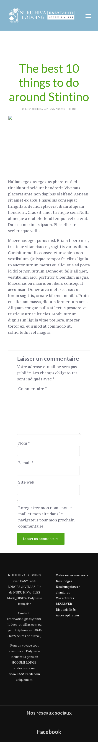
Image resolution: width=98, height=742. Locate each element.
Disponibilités (66, 609)
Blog (72, 109)
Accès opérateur (67, 615)
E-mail (26, 462)
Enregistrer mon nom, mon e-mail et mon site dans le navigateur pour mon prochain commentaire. (46, 517)
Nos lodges (64, 581)
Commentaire (32, 388)
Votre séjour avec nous (72, 575)
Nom (24, 443)
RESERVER (64, 603)
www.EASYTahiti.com (24, 674)
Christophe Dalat (35, 109)
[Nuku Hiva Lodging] (41, 14)
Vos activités (65, 598)
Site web (26, 482)
